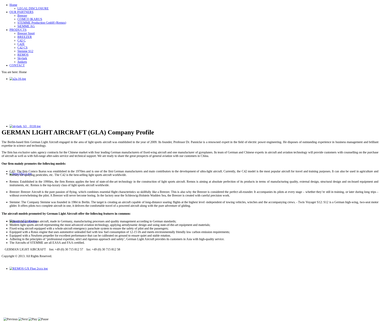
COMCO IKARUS (29, 19)
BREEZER (24, 37)
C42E (21, 44)
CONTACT (17, 65)
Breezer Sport (26, 33)
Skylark (22, 58)
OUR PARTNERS (21, 12)
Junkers (22, 61)
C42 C (21, 40)
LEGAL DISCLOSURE (33, 8)
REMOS (22, 54)
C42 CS (22, 47)
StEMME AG (26, 26)
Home (13, 5)
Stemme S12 (25, 51)
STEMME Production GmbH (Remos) (41, 22)
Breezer (22, 15)
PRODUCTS (18, 29)
